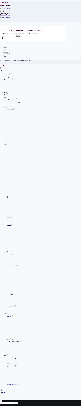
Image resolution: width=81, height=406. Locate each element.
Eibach (8, 223)
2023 (5, 94)
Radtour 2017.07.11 (10, 222)
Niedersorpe (9, 217)
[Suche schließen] (1, 401)
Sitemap (4, 56)
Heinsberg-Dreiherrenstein (13, 260)
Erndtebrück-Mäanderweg (11, 382)
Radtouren (8, 294)
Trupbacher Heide (12, 330)
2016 (5, 252)
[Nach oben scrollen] (1, 66)
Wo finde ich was (6, 55)
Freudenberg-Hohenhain (13, 280)
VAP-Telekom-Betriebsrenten (9, 84)
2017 (5, 196)
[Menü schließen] (0, 68)
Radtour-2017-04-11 (10, 240)
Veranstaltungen (5, 74)
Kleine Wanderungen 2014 (11, 363)
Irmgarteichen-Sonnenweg (11, 214)
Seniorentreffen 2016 (10, 306)
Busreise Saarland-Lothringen (12, 384)
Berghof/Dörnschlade (10, 142)
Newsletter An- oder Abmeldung (8, 389)
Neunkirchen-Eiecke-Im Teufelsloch (15, 286)
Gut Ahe (8, 215)
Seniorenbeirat (4, 390)
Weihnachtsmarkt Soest (11, 310)
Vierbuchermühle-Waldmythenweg (13, 181)
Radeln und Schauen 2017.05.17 (12, 232)
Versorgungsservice (8, 79)
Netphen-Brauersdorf (12, 319)
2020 (5, 97)
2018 (5, 144)
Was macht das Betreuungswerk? (8, 71)
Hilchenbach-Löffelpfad (11, 105)
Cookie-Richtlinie (6, 53)
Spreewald (8, 311)
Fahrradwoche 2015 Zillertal (14, 341)
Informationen (4, 77)
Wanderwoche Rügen (12, 265)
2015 (5, 313)
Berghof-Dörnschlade (10, 187)
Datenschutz (5, 52)
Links (4, 50)
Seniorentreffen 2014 (10, 358)
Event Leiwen (9, 225)
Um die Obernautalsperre (11, 195)
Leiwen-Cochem (9, 109)
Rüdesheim (9, 353)
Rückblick (4, 92)
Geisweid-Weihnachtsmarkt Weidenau (15, 257)
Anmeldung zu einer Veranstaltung (10, 397)
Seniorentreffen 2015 (10, 314)
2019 (5, 107)
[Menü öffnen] (1, 20)
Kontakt (4, 49)
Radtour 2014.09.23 (10, 366)
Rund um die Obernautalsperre (12, 102)
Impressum (5, 47)
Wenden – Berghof (12, 337)
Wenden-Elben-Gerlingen (11, 99)
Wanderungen (9, 316)
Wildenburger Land (10, 250)
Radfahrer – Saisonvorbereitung (14, 304)
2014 (5, 355)
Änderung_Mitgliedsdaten (9, 90)
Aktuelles (4, 72)
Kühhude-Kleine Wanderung (13, 364)
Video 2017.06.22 (12, 226)
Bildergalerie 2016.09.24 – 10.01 (16, 267)
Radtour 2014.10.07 (10, 361)
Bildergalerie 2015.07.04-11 (16, 342)
